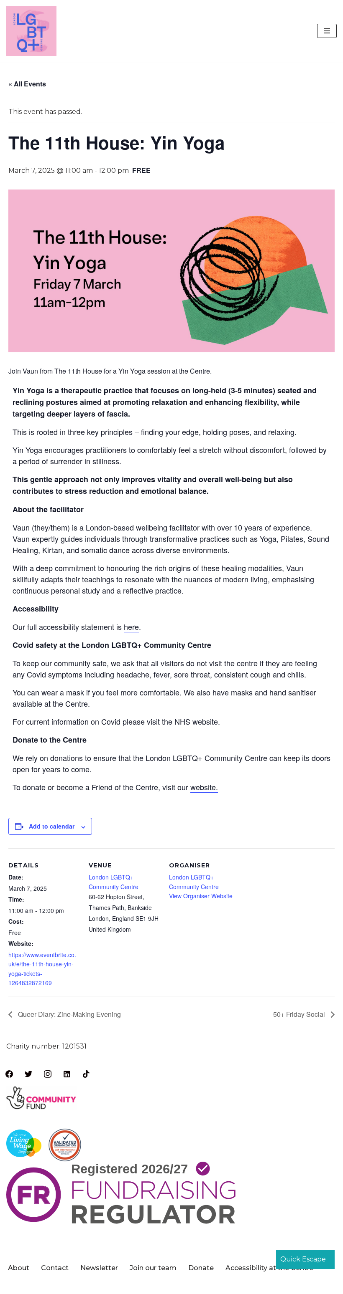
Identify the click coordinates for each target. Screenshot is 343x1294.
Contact (55, 1268)
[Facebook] (9, 1073)
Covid (112, 721)
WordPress (204, 1285)
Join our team (153, 1268)
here (131, 626)
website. (204, 786)
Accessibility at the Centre (269, 1268)
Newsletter (99, 1268)
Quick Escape (303, 1259)
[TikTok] (86, 1073)
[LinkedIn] (67, 1073)
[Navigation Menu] (327, 31)
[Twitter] (28, 1073)
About (18, 1268)
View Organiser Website (201, 896)
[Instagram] (48, 1073)
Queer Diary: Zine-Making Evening (68, 1014)
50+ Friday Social (300, 1014)
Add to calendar (51, 826)
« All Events (27, 83)
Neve (129, 1285)
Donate (201, 1268)
